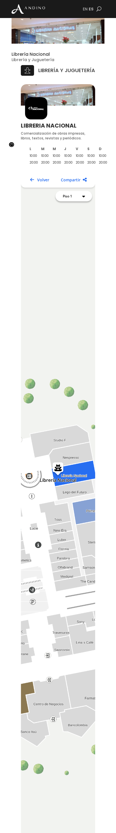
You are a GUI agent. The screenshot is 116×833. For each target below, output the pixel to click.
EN (85, 9)
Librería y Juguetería (33, 60)
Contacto (89, 823)
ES (91, 9)
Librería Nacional (31, 54)
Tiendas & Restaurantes (35, 826)
